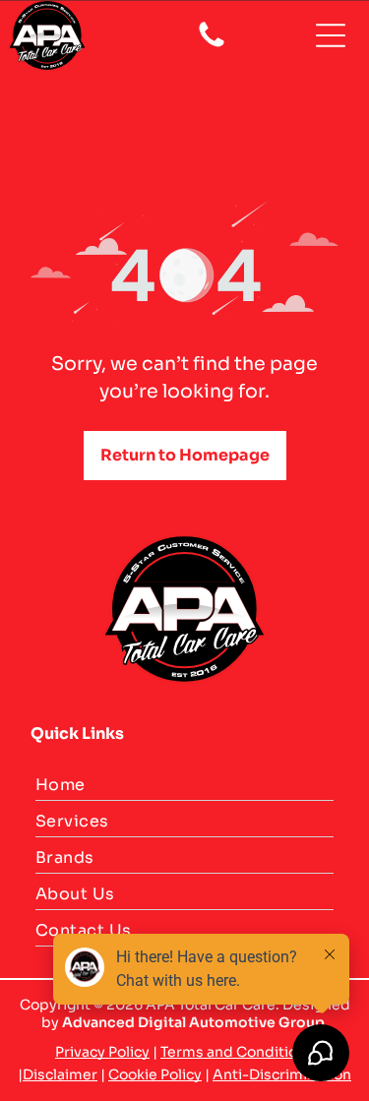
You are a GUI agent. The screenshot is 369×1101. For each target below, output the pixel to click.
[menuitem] (184, 787)
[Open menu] (330, 35)
